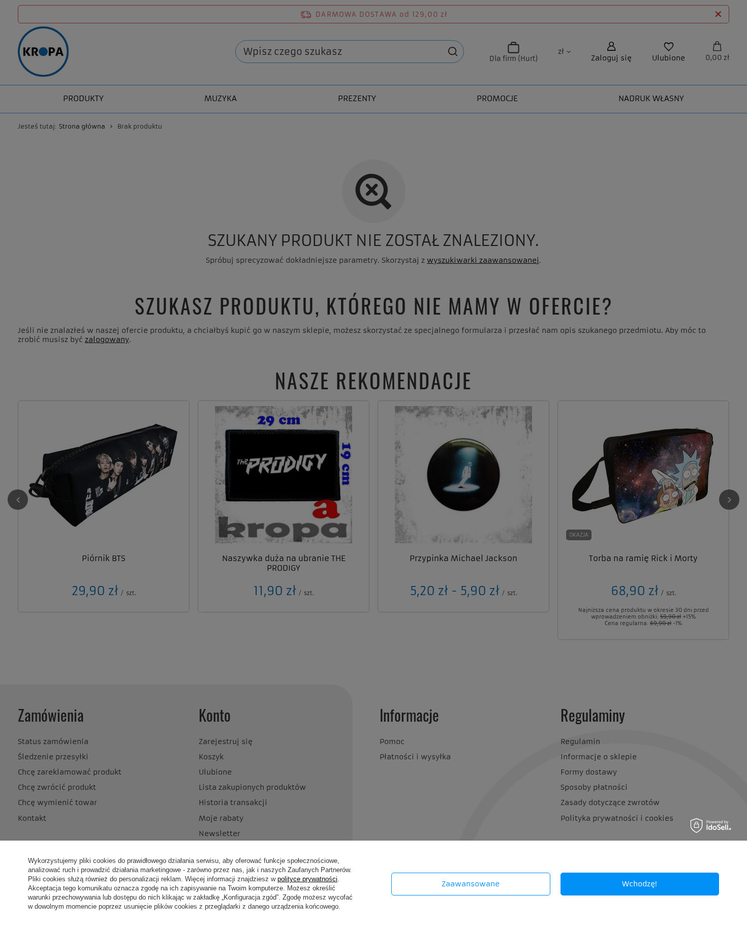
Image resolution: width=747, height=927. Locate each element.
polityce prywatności (307, 879)
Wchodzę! (639, 883)
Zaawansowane (471, 883)
